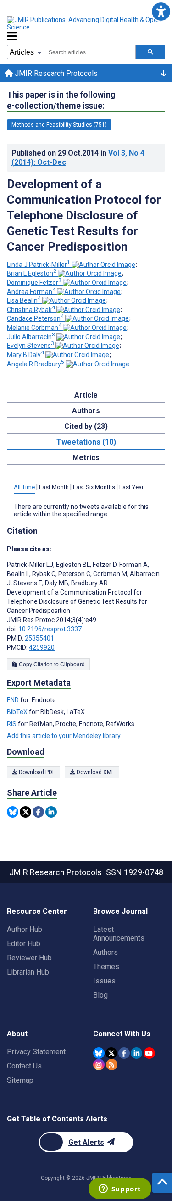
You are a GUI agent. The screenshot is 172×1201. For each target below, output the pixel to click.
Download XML (94, 772)
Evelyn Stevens (30, 345)
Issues (104, 980)
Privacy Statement (36, 1051)
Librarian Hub (28, 972)
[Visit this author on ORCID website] (103, 264)
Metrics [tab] (86, 457)
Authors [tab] (86, 410)
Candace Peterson (35, 318)
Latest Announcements (118, 933)
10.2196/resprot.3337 (50, 629)
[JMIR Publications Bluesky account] (99, 1053)
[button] (160, 11)
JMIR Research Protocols (55, 73)
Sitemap (20, 1080)
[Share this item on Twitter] (25, 812)
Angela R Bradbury (35, 364)
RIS (12, 724)
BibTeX (18, 712)
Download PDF (36, 772)
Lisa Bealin (24, 300)
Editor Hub (23, 943)
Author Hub (24, 929)
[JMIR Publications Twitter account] (111, 1053)
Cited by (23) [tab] (86, 426)
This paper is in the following (61, 100)
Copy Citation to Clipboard (51, 664)
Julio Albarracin (31, 337)
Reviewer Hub (29, 957)
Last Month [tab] (54, 487)
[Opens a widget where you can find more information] (119, 1189)
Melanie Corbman (34, 327)
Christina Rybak (31, 309)
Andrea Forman (31, 291)
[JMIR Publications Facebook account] (124, 1053)
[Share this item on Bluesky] (12, 812)
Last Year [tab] (131, 487)
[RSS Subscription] (111, 1064)
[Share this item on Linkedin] (51, 812)
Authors (105, 952)
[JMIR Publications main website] (85, 23)
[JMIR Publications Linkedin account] (136, 1053)
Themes (106, 966)
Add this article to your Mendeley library (64, 735)
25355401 (39, 638)
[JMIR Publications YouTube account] (149, 1053)
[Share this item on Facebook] (38, 812)
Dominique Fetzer (34, 282)
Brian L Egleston (31, 273)
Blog (100, 995)
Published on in (77, 158)
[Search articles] (150, 52)
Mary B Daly (25, 354)
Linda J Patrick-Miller (38, 264)
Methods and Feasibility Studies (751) (59, 124)
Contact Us (24, 1066)
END (13, 700)
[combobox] (90, 52)
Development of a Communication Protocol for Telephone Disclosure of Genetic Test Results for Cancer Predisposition (84, 215)
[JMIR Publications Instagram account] (99, 1064)
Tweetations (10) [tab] (86, 442)
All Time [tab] (24, 487)
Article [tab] (86, 395)
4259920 (42, 647)
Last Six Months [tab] (94, 487)
